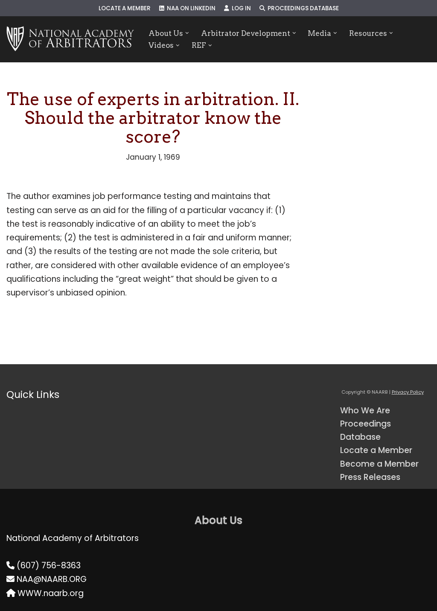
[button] (187, 33)
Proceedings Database (302, 8)
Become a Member (379, 464)
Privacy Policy (408, 392)
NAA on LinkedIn (190, 8)
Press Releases (370, 477)
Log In (240, 8)
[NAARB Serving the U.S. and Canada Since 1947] (70, 39)
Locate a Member (125, 8)
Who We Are (365, 410)
